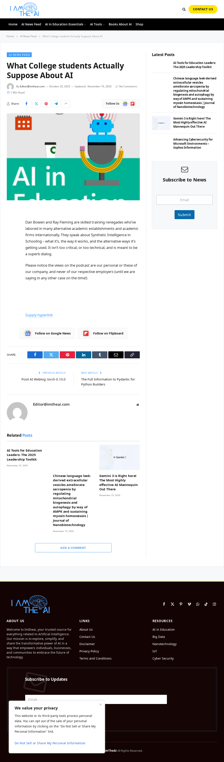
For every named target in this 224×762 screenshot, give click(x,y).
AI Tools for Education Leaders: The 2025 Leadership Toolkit (24, 454)
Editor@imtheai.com (32, 86)
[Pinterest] (11, 255)
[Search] (184, 9)
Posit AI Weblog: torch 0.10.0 (43, 379)
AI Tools (96, 24)
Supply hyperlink (39, 314)
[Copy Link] (11, 277)
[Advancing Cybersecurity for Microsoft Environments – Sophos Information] (161, 144)
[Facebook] (11, 222)
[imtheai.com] (24, 9)
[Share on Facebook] (26, 103)
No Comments (128, 86)
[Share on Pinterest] (46, 103)
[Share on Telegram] (56, 103)
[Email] (11, 266)
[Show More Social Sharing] (65, 103)
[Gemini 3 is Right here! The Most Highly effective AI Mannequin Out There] (119, 457)
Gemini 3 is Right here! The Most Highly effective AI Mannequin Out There (118, 482)
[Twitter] (11, 233)
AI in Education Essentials (64, 24)
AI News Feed (31, 24)
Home (13, 24)
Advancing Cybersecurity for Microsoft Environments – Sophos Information (193, 143)
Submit (184, 214)
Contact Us (203, 9)
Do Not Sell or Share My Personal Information (50, 743)
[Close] (100, 704)
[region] (57, 727)
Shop (139, 24)
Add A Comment (73, 548)
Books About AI (120, 24)
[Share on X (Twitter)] (36, 103)
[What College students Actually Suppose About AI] (73, 156)
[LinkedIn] (11, 244)
